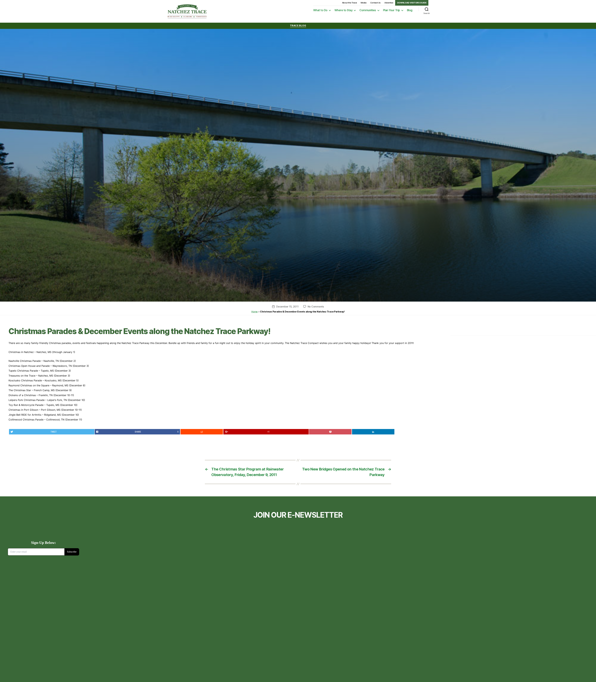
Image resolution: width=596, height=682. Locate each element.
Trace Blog (298, 25)
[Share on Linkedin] (373, 431)
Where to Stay (343, 10)
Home (254, 311)
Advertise (388, 2)
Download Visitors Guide (412, 2)
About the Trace (349, 2)
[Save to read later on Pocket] (330, 431)
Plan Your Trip (391, 10)
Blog (409, 10)
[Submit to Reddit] (202, 431)
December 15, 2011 (287, 306)
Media (363, 2)
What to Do (320, 10)
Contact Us (375, 2)
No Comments (316, 306)
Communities (367, 10)
